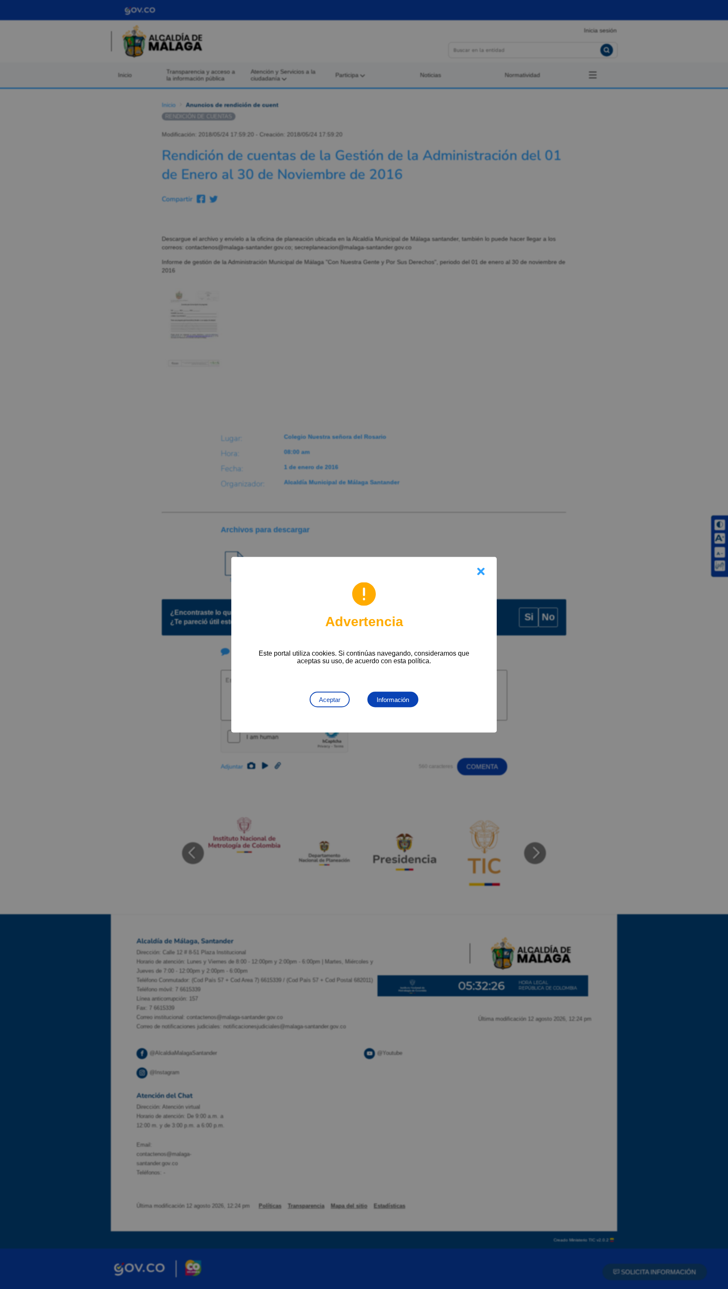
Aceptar (329, 699)
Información (393, 699)
